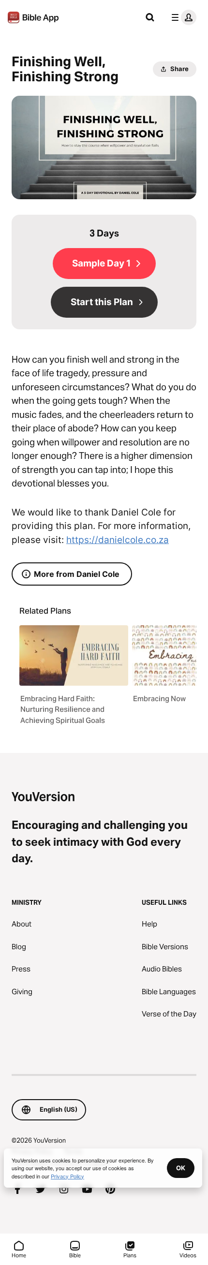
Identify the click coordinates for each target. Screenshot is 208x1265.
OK (180, 1168)
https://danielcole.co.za (117, 539)
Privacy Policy (67, 1176)
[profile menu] (181, 17)
